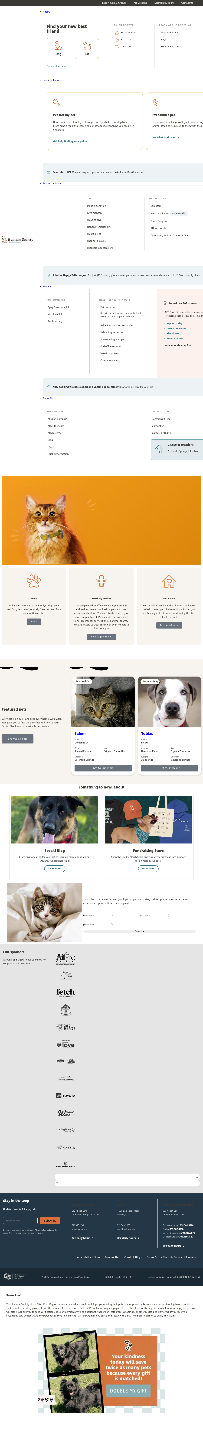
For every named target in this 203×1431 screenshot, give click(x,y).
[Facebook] (7, 1258)
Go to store (148, 868)
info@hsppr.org (79, 1229)
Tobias (147, 733)
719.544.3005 (123, 1225)
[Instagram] (18, 1258)
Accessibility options (88, 1257)
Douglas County (178, 1236)
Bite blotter (173, 333)
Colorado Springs (178, 1225)
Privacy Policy (40, 1230)
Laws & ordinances (176, 328)
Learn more (54, 868)
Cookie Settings (133, 1257)
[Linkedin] (28, 1258)
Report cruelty (174, 323)
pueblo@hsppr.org (126, 1229)
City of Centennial (179, 1233)
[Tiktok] (49, 1258)
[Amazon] (39, 1258)
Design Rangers (166, 1277)
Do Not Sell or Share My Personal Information (172, 1257)
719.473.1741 (78, 1225)
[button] (109, 12)
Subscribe (50, 1220)
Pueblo (173, 1229)
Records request (175, 338)
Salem (80, 733)
